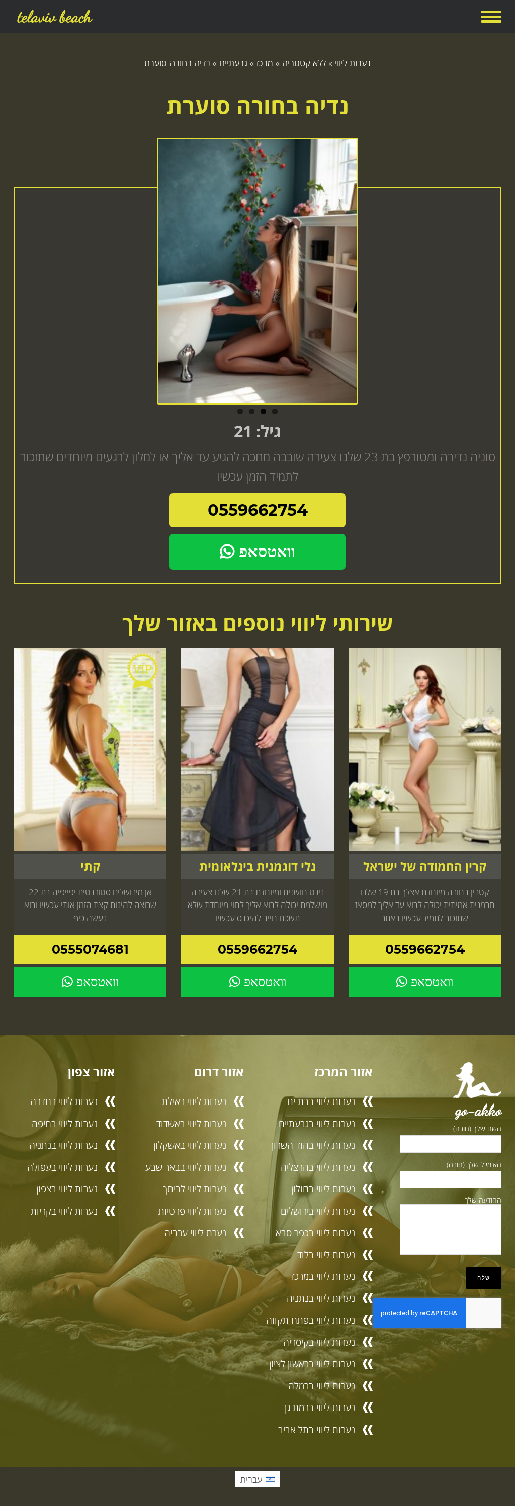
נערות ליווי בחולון (323, 1188)
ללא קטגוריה (304, 63)
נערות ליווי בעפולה (62, 1167)
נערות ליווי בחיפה (65, 1123)
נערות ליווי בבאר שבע (185, 1167)
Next (368, 274)
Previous (147, 274)
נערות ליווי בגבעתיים (317, 1123)
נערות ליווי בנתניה (321, 1298)
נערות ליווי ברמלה (321, 1385)
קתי (90, 866)
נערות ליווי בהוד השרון (313, 1145)
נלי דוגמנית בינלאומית (257, 866)
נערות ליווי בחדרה (64, 1101)
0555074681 (90, 949)
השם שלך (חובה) (477, 1128)
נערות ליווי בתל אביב (316, 1429)
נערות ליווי (353, 63)
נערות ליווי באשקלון (189, 1145)
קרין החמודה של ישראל (424, 866)
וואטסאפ (264, 551)
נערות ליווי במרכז (323, 1276)
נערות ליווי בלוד (326, 1254)
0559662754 (258, 510)
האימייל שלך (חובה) (474, 1164)
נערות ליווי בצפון (67, 1188)
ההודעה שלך (483, 1200)
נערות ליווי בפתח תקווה (310, 1320)
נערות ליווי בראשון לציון (312, 1363)
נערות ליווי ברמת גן (320, 1407)
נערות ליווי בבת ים (321, 1101)
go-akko (478, 1110)
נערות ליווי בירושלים (318, 1210)
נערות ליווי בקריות (64, 1210)
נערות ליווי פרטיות (192, 1210)
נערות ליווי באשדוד (191, 1123)
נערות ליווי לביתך (194, 1188)
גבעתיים (233, 63)
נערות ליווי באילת (194, 1101)
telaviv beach (55, 16)
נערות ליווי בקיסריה (319, 1342)
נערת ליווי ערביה (195, 1232)
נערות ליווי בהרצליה (318, 1167)
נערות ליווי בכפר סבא (315, 1232)
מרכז (264, 63)
